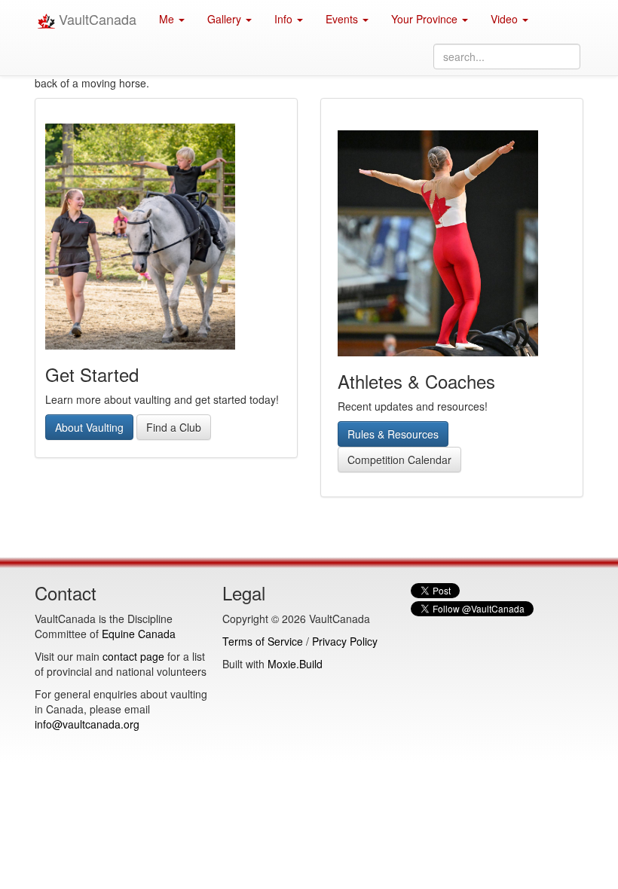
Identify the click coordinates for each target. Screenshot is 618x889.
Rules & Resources (393, 433)
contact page (133, 656)
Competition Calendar (399, 459)
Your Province (425, 18)
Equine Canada (139, 633)
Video (506, 18)
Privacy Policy (345, 641)
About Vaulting (89, 427)
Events (343, 18)
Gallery (225, 18)
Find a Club (173, 427)
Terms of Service (262, 641)
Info (284, 18)
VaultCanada (95, 19)
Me (168, 18)
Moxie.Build (295, 663)
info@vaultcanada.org (87, 724)
